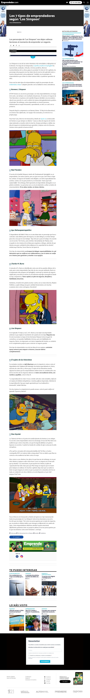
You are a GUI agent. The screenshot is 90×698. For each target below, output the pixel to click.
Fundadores (43, 533)
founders (36, 533)
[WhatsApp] (19, 45)
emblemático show (15, 84)
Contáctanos (28, 676)
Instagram (48, 679)
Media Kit (27, 678)
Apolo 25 (19, 32)
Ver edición (65, 681)
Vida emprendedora (15, 22)
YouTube (48, 683)
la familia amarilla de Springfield (43, 66)
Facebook (48, 677)
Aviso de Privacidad (11, 678)
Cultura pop (13, 533)
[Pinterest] (16, 45)
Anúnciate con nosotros (30, 679)
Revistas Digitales (11, 676)
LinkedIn (48, 681)
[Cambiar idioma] (67, 2)
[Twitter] (13, 45)
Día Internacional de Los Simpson (25, 533)
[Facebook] (10, 45)
